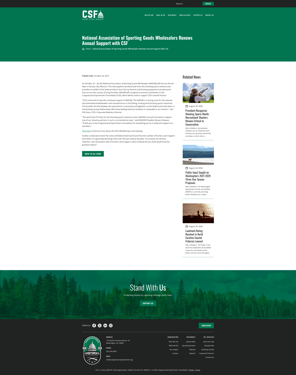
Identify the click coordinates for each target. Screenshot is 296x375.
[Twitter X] (100, 325)
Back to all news (93, 153)
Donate (208, 3)
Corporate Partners (206, 353)
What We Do (173, 345)
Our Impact (174, 349)
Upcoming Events (188, 345)
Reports (192, 353)
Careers (175, 353)
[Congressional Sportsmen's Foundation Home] (93, 15)
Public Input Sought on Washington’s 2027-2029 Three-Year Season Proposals (198, 177)
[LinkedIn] (105, 325)
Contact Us (210, 357)
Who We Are (173, 342)
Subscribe (206, 325)
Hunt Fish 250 (208, 342)
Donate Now (209, 345)
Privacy (191, 370)
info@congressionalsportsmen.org (119, 360)
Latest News (190, 342)
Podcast (192, 349)
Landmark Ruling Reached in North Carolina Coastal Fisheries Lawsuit (194, 236)
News (88, 49)
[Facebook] (94, 325)
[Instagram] (111, 325)
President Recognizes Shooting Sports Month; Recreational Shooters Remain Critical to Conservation (197, 117)
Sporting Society (207, 349)
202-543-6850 (111, 351)
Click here (86, 131)
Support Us (148, 303)
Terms (197, 370)
